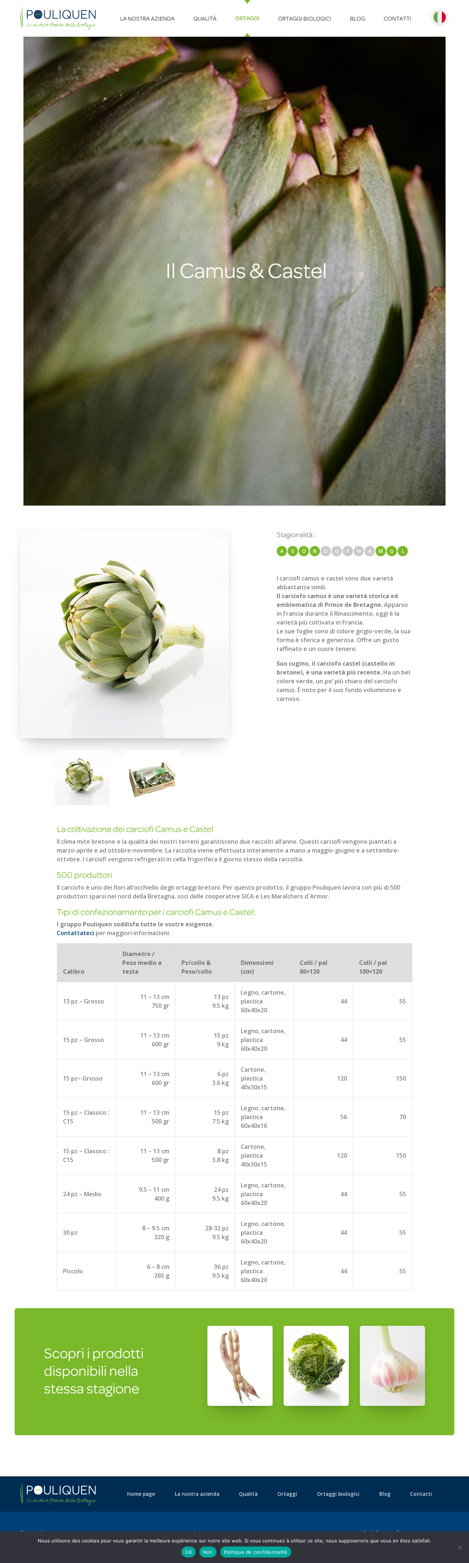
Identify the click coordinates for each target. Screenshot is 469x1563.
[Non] (460, 1547)
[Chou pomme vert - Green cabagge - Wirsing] (316, 1365)
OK (188, 1552)
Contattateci (75, 933)
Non (208, 1552)
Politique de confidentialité (256, 1552)
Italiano (439, 17)
